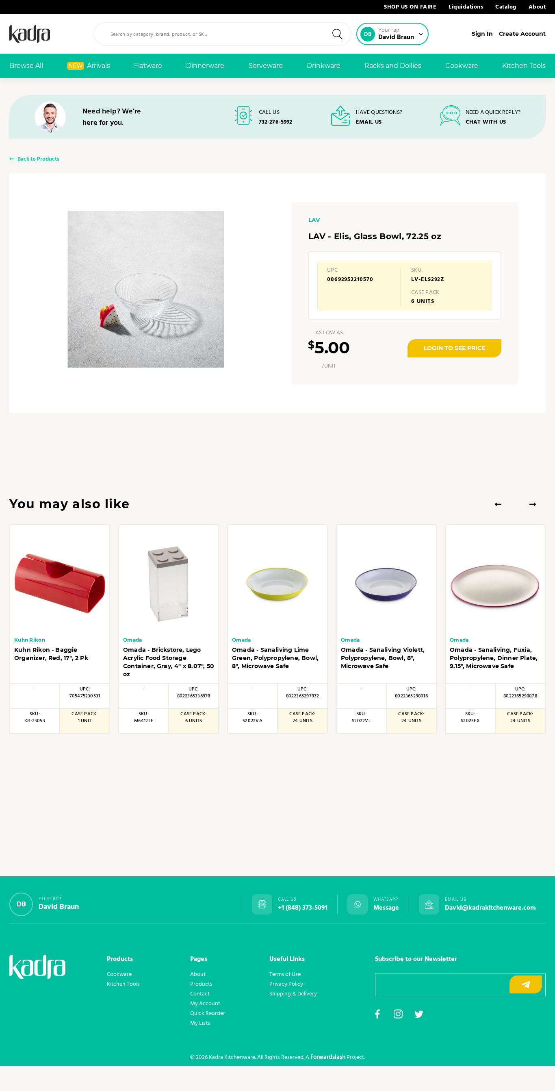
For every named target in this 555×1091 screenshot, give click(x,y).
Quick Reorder (207, 1013)
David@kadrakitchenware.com (490, 908)
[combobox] (222, 34)
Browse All (26, 66)
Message (386, 908)
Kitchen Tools (524, 66)
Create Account (522, 33)
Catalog (505, 7)
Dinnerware (205, 66)
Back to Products (38, 159)
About (537, 7)
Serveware (266, 66)
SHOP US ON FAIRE (410, 7)
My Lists (200, 1023)
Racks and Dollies (392, 66)
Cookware (461, 66)
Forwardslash (327, 1057)
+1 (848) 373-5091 (302, 908)
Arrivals (89, 66)
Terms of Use (285, 974)
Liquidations (466, 7)
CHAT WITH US (486, 122)
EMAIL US (369, 122)
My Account (205, 1004)
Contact (200, 994)
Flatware (148, 66)
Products (201, 984)
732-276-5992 (276, 122)
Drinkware (323, 66)
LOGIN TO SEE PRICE (454, 348)
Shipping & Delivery (293, 994)
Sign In (482, 33)
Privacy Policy (286, 984)
